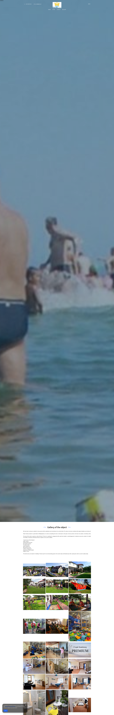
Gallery (64, 9)
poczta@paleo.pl (38, 4)
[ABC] (57, 5)
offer (53, 9)
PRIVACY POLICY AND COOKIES (10, 706)
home (49, 9)
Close (6, 710)
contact (59, 9)
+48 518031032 (29, 4)
